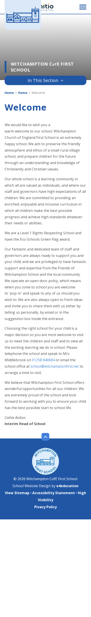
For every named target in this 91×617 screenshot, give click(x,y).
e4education (67, 485)
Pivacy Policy (45, 506)
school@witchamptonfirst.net (54, 366)
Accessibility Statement (53, 492)
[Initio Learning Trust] (45, 7)
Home (9, 93)
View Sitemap (17, 492)
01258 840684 (43, 360)
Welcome (38, 93)
